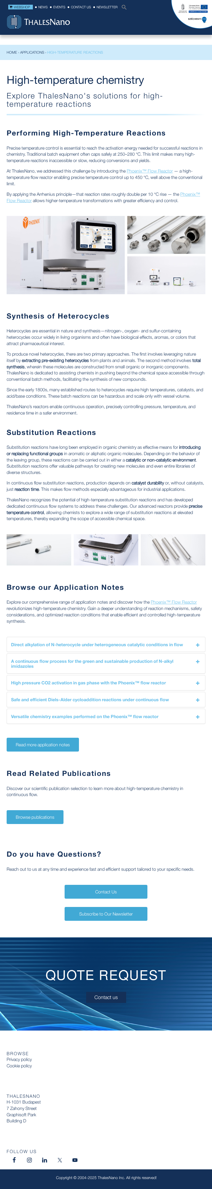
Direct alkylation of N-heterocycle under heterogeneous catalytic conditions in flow (97, 644)
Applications (32, 52)
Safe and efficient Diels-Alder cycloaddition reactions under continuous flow (90, 699)
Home (12, 52)
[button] (123, 9)
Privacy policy (19, 1059)
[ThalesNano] (38, 22)
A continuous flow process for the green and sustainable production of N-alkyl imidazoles (92, 663)
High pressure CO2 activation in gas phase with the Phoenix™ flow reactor (88, 682)
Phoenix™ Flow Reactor (150, 170)
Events (59, 7)
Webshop (22, 7)
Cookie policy (19, 1065)
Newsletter (107, 7)
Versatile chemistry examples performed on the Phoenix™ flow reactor (84, 716)
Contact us (81, 7)
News (43, 7)
